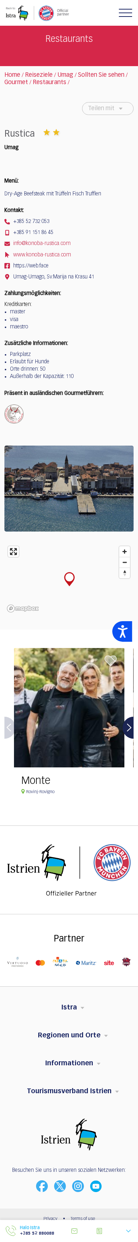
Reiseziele (39, 75)
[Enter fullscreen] (13, 551)
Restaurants (49, 83)
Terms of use (83, 1219)
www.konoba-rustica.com (41, 255)
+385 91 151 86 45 (32, 232)
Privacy (50, 1219)
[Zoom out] (124, 562)
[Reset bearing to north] (124, 573)
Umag (65, 75)
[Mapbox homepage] (23, 608)
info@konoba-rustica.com (41, 243)
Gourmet (16, 83)
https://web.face (30, 266)
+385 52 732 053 (30, 221)
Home (12, 75)
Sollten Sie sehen (101, 75)
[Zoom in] (124, 551)
